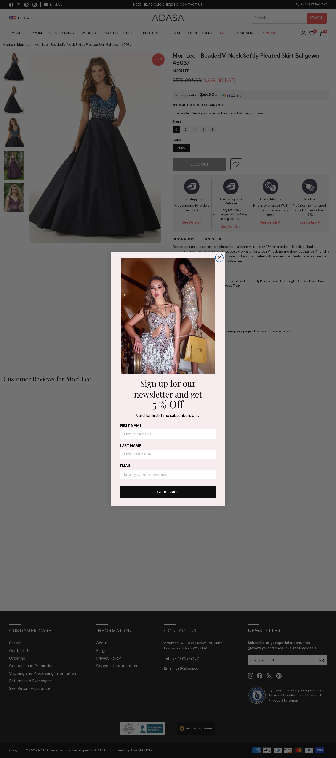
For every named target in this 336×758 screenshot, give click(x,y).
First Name (130, 425)
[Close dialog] (219, 258)
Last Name (130, 445)
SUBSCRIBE (168, 492)
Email (125, 465)
